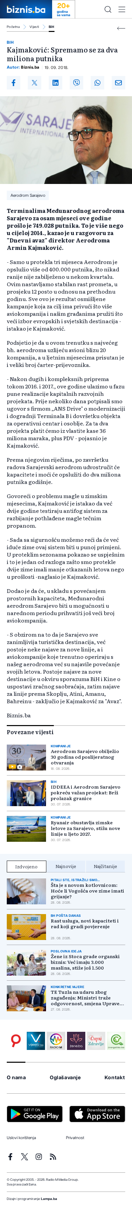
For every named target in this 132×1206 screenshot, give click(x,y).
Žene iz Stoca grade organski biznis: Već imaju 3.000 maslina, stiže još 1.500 (85, 962)
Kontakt (115, 1077)
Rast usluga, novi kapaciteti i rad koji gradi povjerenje (85, 923)
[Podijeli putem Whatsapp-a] (97, 82)
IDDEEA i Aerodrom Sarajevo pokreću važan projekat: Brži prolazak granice (85, 792)
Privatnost (75, 1138)
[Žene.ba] (76, 1041)
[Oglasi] (16, 1041)
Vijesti (34, 27)
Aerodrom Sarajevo (27, 195)
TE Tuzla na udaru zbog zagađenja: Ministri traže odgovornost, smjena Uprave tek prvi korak (85, 997)
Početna (13, 27)
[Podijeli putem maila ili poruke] (118, 82)
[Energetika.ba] (116, 1041)
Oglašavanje (65, 1077)
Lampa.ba (49, 1199)
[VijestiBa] (36, 1041)
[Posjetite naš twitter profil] (24, 1156)
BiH (51, 27)
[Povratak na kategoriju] (121, 28)
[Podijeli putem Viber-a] (76, 82)
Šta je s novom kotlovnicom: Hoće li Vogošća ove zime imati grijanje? (87, 890)
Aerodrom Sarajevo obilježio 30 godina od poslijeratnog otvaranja (85, 756)
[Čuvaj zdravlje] (96, 1041)
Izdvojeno (26, 866)
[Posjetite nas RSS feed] (53, 1156)
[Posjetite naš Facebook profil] (10, 1156)
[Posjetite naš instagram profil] (38, 1156)
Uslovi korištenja (21, 1138)
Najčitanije (105, 866)
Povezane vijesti (30, 732)
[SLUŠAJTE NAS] (56, 1041)
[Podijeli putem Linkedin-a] (55, 82)
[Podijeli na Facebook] (13, 82)
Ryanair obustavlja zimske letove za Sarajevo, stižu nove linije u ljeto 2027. (85, 828)
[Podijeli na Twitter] (34, 82)
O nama (16, 1077)
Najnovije (66, 866)
